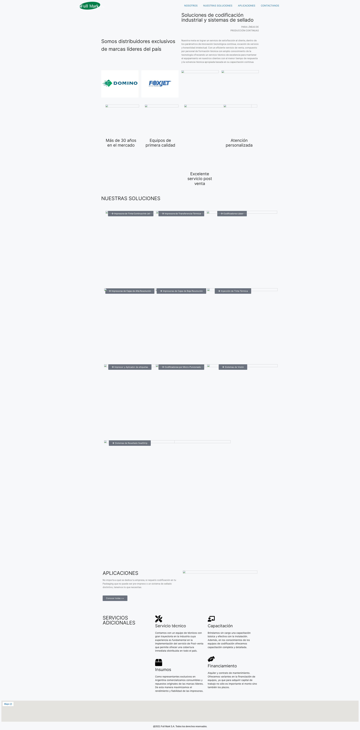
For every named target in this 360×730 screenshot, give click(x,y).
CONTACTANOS (270, 5)
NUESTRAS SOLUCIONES (217, 5)
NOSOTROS (191, 5)
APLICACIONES (246, 5)
